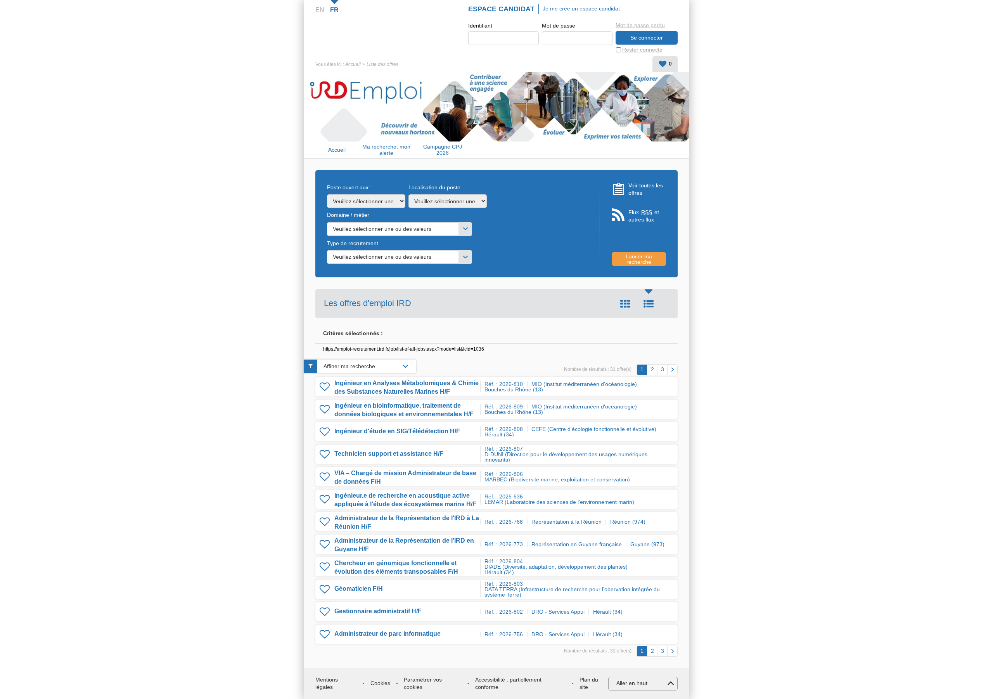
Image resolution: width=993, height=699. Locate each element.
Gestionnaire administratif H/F (378, 611)
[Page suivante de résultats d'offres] (672, 370)
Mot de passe (558, 25)
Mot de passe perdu (640, 25)
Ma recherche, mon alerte (386, 150)
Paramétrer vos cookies (423, 683)
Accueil (353, 64)
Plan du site (589, 683)
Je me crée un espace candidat (581, 8)
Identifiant (480, 25)
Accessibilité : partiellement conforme (508, 683)
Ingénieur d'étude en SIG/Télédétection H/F (397, 431)
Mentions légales (326, 683)
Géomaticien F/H (358, 588)
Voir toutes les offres (645, 189)
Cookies (380, 683)
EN (319, 10)
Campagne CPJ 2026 (442, 150)
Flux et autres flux (643, 216)
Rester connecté (642, 50)
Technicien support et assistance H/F (388, 453)
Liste (648, 303)
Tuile (625, 303)
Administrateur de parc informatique (387, 633)
